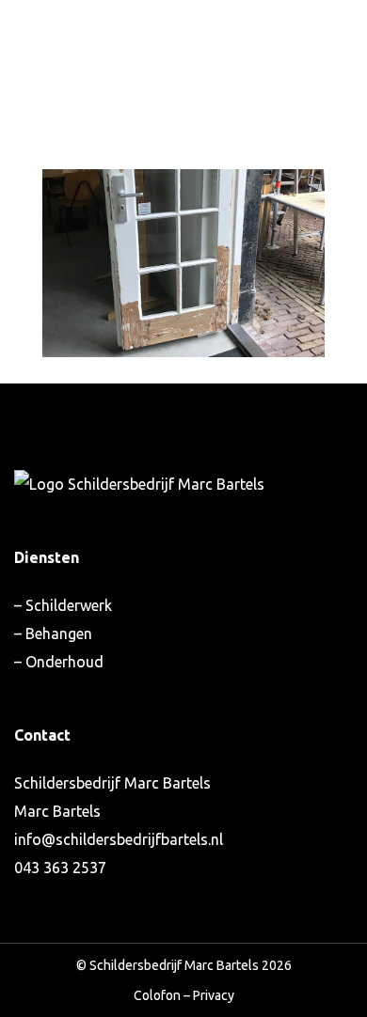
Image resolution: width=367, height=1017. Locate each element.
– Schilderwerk (63, 605)
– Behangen (53, 633)
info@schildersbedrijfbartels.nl (118, 839)
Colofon (157, 995)
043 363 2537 (60, 867)
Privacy (213, 995)
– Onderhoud (59, 661)
